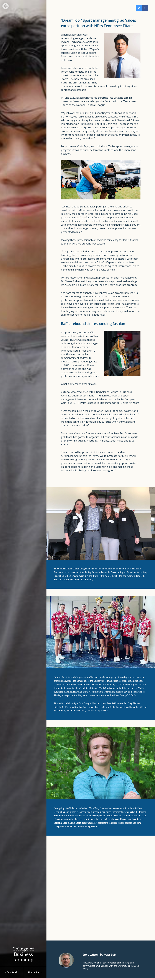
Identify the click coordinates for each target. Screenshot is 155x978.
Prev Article (12, 972)
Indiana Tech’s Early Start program (72, 823)
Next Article (34, 972)
